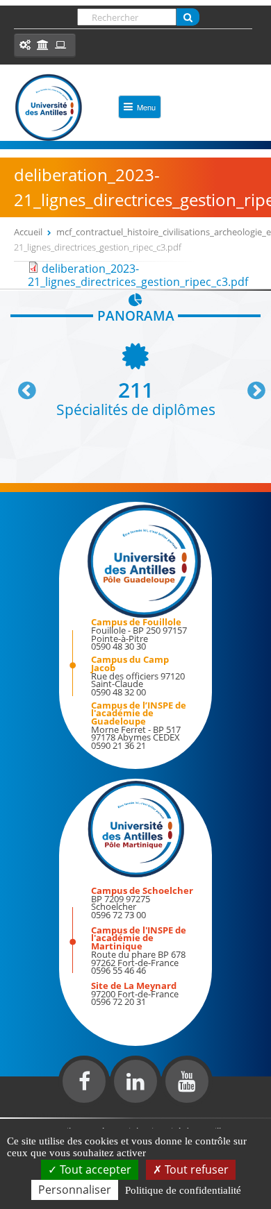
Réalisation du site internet (46, 1114)
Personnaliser (74, 1189)
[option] (135, 378)
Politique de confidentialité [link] (183, 1190)
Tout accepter (94, 1169)
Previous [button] (21, 385)
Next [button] (250, 385)
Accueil (28, 232)
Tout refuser (195, 1169)
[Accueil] (48, 107)
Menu (146, 106)
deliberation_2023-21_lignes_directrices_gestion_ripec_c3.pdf (138, 275)
